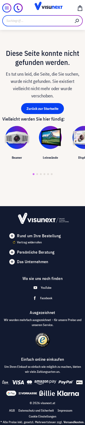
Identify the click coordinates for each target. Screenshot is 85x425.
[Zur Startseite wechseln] (42, 8)
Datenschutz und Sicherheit (36, 410)
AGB (12, 410)
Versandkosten (73, 422)
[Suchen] (77, 20)
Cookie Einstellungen (42, 416)
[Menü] (6, 7)
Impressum (65, 410)
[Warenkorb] (80, 8)
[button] (33, 174)
